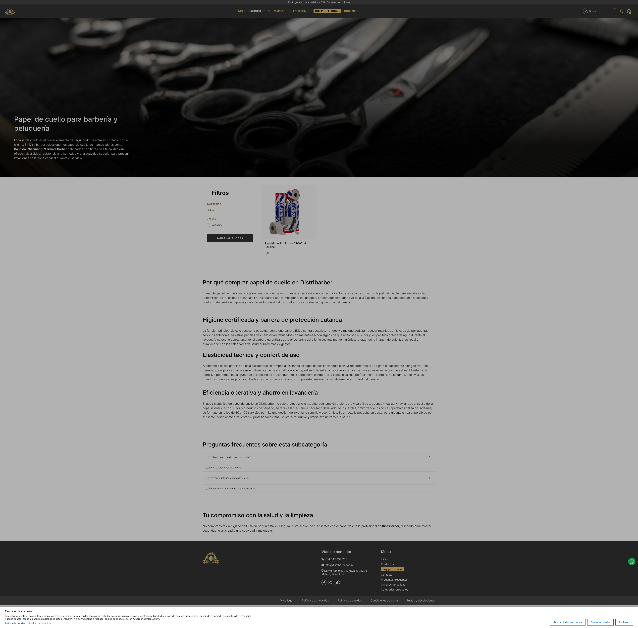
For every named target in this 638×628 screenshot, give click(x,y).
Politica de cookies (15, 623)
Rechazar (624, 622)
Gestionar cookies (600, 622)
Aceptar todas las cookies (568, 622)
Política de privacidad (40, 623)
